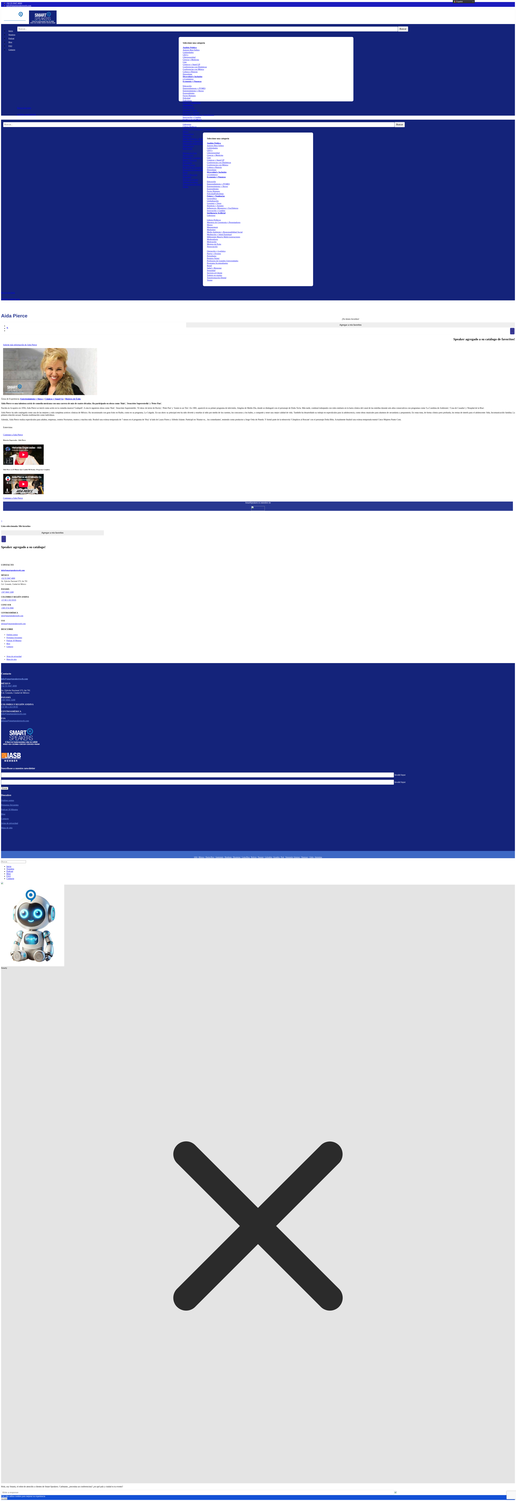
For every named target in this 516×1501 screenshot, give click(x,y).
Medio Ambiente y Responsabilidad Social (200, 139)
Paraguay (304, 857)
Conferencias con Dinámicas (195, 67)
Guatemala (219, 857)
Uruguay (297, 857)
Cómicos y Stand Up (54, 399)
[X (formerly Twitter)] (7, 328)
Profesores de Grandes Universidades (198, 168)
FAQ (10, 46)
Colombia (268, 857)
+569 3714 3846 (7, 608)
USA (195, 857)
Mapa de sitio (11, 659)
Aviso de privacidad (14, 656)
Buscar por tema (24, 108)
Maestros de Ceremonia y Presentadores (199, 129)
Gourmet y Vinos (190, 110)
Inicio (10, 31)
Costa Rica (246, 857)
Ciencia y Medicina (191, 60)
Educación (187, 86)
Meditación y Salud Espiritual (195, 141)
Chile (311, 857)
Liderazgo (187, 124)
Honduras (228, 857)
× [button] (512, 331)
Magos (185, 132)
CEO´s (185, 55)
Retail (185, 172)
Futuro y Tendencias (192, 103)
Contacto (11, 50)
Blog (10, 42)
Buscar (399, 124)
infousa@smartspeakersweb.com (13, 624)
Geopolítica (188, 105)
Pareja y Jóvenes (190, 160)
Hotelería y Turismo (191, 112)
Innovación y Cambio (192, 117)
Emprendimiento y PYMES (194, 88)
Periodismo (187, 163)
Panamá (261, 857)
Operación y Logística (192, 158)
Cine (185, 62)
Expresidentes (188, 93)
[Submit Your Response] (396, 1492)
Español (459, 2)
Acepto (4, 1499)
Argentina (318, 857)
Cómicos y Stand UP (191, 64)
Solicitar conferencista (26, 114)
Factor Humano (189, 96)
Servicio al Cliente (190, 180)
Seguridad (187, 177)
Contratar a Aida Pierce (13, 435)
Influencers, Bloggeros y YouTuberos (198, 115)
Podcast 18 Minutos (13, 641)
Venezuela (289, 857)
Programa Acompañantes (193, 170)
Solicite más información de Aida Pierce (20, 345)
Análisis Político (214, 143)
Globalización (188, 108)
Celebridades (188, 52)
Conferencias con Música (193, 69)
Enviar (4, 788)
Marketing (187, 136)
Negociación (188, 155)
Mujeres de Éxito (190, 153)
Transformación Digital (192, 184)
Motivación (187, 148)
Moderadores (188, 146)
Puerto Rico (210, 857)
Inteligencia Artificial (192, 120)
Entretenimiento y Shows (193, 91)
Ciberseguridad (189, 57)
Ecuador (276, 857)
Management (188, 134)
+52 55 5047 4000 (14, 3)
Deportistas (187, 74)
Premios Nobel (189, 165)
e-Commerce (188, 79)
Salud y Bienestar (190, 175)
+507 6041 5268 (7, 592)
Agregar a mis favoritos (350, 325)
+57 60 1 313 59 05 (8, 600)
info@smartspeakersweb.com (18, 5)
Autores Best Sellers (215, 145)
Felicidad (186, 98)
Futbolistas (187, 100)
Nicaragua (236, 857)
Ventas (185, 187)
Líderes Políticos (190, 127)
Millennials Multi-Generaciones (196, 144)
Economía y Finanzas (192, 81)
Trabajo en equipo (190, 182)
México (201, 857)
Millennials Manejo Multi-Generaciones (223, 237)
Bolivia (254, 857)
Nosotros (11, 35)
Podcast (11, 38)
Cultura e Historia (190, 72)
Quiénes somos (12, 635)
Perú (282, 857)
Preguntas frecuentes (14, 638)
